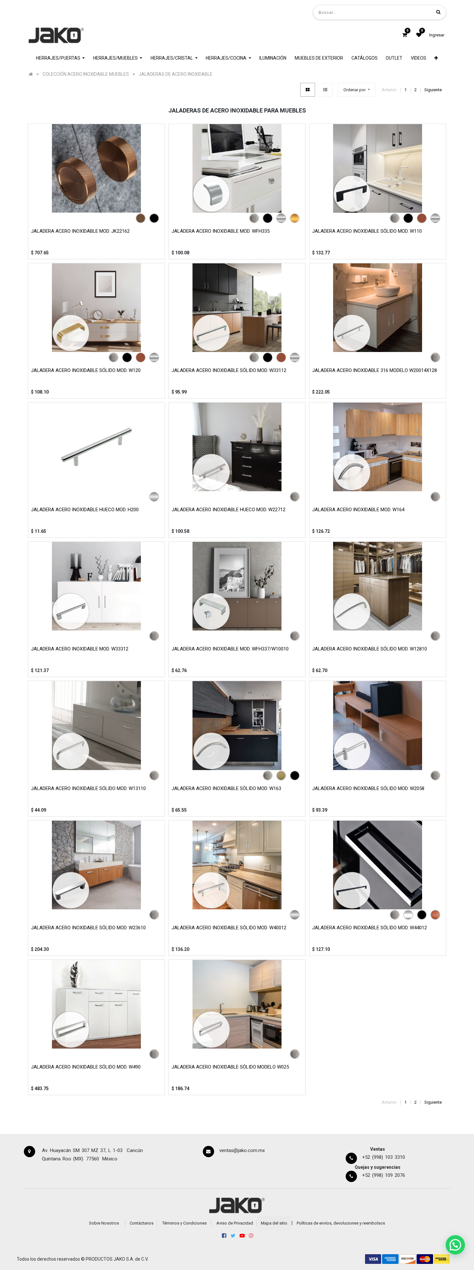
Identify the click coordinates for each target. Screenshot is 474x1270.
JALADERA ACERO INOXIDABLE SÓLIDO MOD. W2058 (368, 788)
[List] (325, 90)
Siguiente (433, 89)
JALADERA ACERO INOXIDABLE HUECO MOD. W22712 (228, 510)
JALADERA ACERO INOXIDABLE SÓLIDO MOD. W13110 (88, 788)
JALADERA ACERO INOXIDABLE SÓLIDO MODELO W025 (230, 1067)
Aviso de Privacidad (234, 1223)
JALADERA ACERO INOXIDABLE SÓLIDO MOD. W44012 (369, 928)
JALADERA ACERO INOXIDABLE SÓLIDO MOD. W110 (367, 231)
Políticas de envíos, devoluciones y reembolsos (341, 1223)
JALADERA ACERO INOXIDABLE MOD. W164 (358, 510)
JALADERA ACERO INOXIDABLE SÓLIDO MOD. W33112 (229, 370)
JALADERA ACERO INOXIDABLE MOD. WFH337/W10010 (230, 649)
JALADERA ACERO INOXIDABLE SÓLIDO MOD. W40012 (229, 928)
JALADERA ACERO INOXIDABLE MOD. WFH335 (221, 231)
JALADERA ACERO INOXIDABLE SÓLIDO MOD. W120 (86, 370)
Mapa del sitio (274, 1223)
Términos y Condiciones (184, 1223)
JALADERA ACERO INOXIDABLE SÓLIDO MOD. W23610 (88, 928)
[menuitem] (273, 58)
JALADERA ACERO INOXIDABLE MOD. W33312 (79, 649)
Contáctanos (141, 1223)
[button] (436, 58)
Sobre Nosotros (104, 1223)
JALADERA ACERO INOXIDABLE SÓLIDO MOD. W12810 (369, 649)
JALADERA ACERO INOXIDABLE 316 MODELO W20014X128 (374, 370)
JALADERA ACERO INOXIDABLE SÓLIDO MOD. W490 (86, 1067)
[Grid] (307, 90)
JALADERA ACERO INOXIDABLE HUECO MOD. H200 (85, 510)
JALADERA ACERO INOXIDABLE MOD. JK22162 (80, 231)
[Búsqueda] (438, 12)
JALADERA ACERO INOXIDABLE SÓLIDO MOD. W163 (226, 788)
